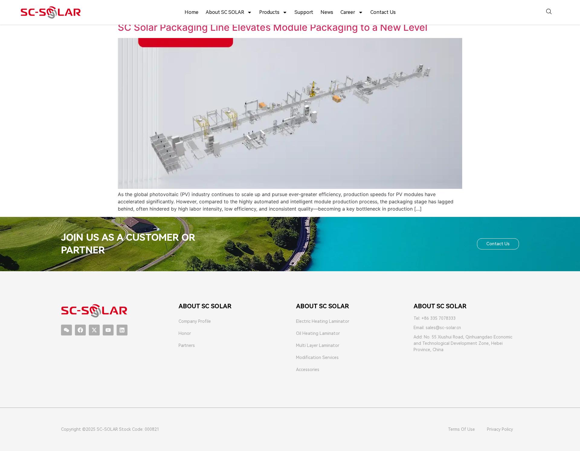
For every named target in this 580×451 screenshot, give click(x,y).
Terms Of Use (461, 429)
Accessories (307, 369)
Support (304, 12)
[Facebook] (80, 330)
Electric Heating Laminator (322, 321)
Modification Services (317, 357)
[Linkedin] (122, 330)
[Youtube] (108, 330)
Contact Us (383, 12)
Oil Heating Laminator (318, 333)
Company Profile (195, 321)
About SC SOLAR (225, 12)
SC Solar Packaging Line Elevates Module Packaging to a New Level (272, 27)
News (327, 12)
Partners (187, 345)
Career (347, 12)
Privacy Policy (500, 429)
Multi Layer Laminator (317, 345)
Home (191, 12)
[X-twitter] (94, 330)
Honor (185, 333)
